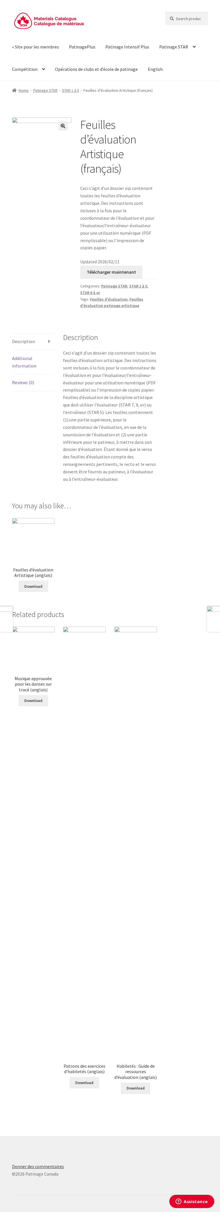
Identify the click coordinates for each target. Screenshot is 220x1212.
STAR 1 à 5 (70, 90)
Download (33, 586)
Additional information (24, 362)
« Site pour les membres (35, 47)
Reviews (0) (23, 382)
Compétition (25, 69)
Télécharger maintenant (111, 272)
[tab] (33, 341)
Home (24, 90)
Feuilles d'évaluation (108, 299)
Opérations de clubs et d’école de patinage (96, 69)
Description (23, 341)
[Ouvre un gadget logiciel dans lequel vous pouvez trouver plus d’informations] (191, 1202)
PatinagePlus (82, 47)
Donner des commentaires (38, 1166)
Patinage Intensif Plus (127, 47)
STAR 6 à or (90, 292)
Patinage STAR (173, 47)
